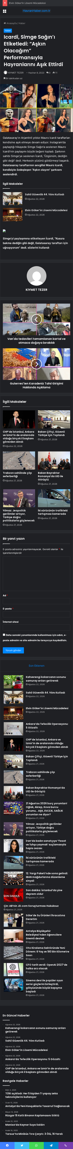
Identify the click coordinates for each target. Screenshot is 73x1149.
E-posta (8, 608)
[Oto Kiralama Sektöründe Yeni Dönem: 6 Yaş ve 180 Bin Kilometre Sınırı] (13, 952)
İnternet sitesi (11, 621)
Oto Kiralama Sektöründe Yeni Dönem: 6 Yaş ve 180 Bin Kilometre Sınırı (47, 951)
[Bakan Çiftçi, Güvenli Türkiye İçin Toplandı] (54, 419)
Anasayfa (11, 23)
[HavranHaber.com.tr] (36, 11)
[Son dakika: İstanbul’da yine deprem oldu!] (13, 895)
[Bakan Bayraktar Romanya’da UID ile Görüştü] (54, 460)
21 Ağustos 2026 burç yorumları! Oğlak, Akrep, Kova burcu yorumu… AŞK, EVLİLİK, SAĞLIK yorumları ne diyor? (46, 809)
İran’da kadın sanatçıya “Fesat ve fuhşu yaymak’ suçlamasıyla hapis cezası (46, 844)
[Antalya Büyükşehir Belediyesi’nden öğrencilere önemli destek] (13, 935)
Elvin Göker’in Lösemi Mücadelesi (27, 3)
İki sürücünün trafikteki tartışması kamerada (53, 512)
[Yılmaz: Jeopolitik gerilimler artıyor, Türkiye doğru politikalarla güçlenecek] (19, 498)
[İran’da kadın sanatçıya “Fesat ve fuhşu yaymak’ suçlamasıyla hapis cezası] (13, 845)
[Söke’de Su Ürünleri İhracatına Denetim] (13, 920)
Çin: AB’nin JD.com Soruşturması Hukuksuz (31, 906)
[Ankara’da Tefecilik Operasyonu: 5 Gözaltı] (13, 728)
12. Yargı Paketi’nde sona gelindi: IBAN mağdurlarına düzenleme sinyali (47, 877)
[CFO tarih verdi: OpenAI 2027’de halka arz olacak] (13, 969)
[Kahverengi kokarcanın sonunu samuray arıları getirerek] (13, 681)
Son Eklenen (36, 665)
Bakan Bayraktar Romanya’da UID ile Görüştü (50, 476)
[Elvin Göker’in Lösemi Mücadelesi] (12, 214)
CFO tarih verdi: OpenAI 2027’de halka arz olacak (46, 966)
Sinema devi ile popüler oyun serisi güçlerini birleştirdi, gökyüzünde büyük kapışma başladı (44, 986)
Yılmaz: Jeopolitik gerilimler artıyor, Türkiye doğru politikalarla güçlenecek (19, 515)
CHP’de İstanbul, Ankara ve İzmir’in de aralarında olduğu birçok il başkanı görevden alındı (18, 437)
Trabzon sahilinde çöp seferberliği (17, 474)
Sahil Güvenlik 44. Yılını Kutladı (44, 194)
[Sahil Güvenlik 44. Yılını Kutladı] (12, 198)
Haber (22, 23)
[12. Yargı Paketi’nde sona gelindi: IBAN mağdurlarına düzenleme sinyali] (13, 878)
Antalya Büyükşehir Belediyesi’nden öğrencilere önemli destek (44, 934)
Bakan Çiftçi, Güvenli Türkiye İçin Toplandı (51, 433)
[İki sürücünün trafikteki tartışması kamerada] (54, 498)
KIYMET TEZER (16, 72)
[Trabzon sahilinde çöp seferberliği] (19, 460)
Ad (5, 595)
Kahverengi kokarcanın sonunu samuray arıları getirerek (46, 678)
